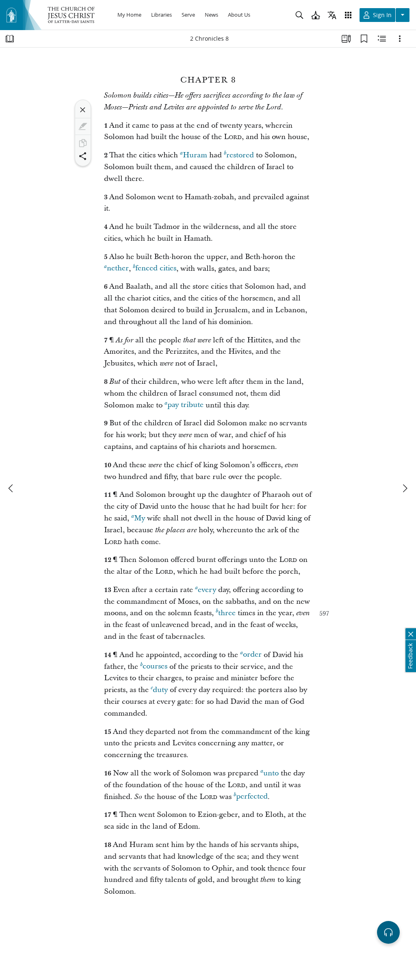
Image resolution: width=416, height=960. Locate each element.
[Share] (82, 156)
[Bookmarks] (364, 39)
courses (155, 667)
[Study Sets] (346, 39)
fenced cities (155, 268)
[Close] (82, 109)
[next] (404, 488)
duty (160, 690)
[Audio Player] (388, 932)
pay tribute (185, 405)
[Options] (400, 39)
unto (271, 773)
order (252, 655)
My (139, 518)
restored (240, 155)
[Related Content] (382, 39)
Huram (195, 155)
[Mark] (82, 126)
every (207, 590)
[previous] (11, 488)
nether (118, 268)
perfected (252, 797)
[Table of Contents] (9, 38)
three (227, 613)
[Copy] (82, 143)
